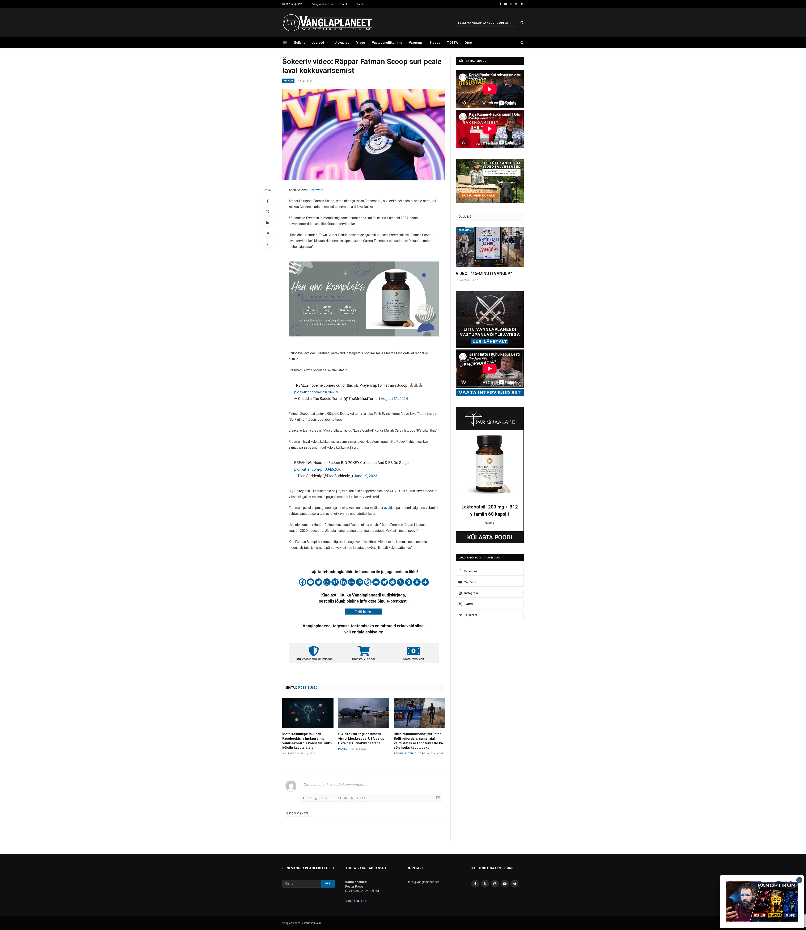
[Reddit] (392, 582)
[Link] (351, 798)
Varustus (416, 43)
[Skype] (368, 582)
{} (356, 797)
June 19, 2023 (365, 476)
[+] (362, 797)
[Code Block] (345, 798)
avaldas (390, 508)
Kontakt (343, 4)
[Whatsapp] (359, 582)
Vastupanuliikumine (387, 43)
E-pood (435, 43)
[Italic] (310, 798)
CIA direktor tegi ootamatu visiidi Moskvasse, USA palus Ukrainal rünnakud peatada (361, 738)
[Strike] (322, 798)
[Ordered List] (328, 798)
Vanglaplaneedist (323, 4)
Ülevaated (342, 43)
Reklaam (359, 4)
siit (365, 901)
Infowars (316, 190)
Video (360, 43)
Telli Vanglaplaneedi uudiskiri (485, 22)
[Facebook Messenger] (310, 582)
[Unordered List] (334, 798)
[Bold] (304, 798)
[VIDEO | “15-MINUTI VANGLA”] (490, 247)
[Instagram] (327, 582)
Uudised (317, 43)
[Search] (522, 42)
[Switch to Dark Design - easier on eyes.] (521, 22)
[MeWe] (351, 582)
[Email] (267, 244)
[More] (425, 582)
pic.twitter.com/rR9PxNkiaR (317, 392)
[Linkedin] (343, 582)
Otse (468, 43)
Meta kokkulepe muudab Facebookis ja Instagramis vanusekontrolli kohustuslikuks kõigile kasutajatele (307, 741)
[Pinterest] (335, 582)
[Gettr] (417, 582)
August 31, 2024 (394, 398)
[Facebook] (267, 201)
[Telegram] (267, 233)
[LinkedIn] (267, 222)
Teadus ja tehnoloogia (410, 753)
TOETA (452, 43)
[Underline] (316, 798)
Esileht (299, 43)
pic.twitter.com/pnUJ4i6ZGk (317, 469)
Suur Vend (289, 753)
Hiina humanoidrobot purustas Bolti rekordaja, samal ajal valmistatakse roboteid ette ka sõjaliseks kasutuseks (418, 741)
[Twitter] (267, 212)
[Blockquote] (340, 798)
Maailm (288, 81)
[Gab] (408, 582)
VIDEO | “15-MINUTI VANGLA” (484, 273)
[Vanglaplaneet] (328, 22)
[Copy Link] (400, 582)
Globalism (465, 230)
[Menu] (285, 42)
